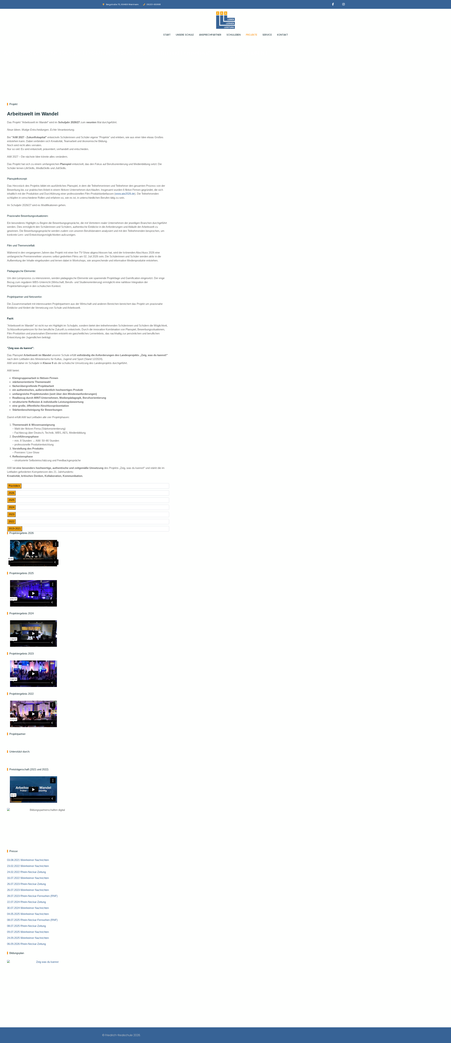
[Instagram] (343, 4)
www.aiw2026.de (125, 193)
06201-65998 (154, 4)
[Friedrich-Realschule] (225, 20)
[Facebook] (333, 4)
